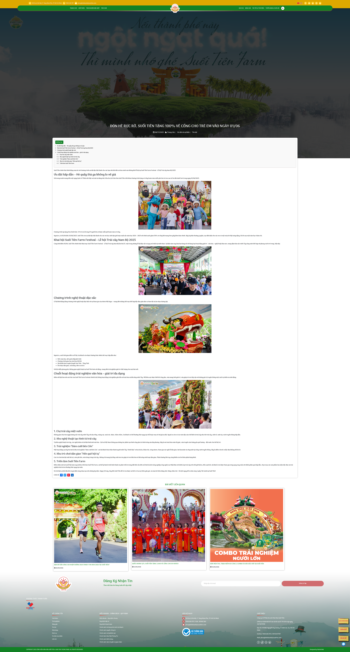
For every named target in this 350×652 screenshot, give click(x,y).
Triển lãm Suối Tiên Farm (67, 163)
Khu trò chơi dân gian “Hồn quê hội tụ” (71, 161)
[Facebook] (258, 642)
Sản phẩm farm (343, 621)
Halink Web (320, 650)
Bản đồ (343, 629)
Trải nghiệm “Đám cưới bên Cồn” (69, 159)
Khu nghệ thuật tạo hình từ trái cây (70, 157)
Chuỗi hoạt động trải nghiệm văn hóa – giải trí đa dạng (73, 152)
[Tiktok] (262, 642)
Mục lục (60, 142)
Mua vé (343, 638)
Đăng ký (302, 583)
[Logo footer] (63, 583)
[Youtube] (269, 642)
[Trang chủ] (175, 8)
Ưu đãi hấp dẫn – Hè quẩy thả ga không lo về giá (70, 146)
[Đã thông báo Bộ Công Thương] (193, 632)
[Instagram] (266, 642)
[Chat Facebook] (343, 644)
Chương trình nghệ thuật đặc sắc (66, 150)
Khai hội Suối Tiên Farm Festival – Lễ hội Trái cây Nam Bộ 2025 (75, 148)
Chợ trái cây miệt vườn (66, 155)
